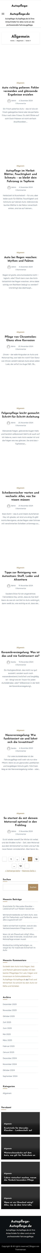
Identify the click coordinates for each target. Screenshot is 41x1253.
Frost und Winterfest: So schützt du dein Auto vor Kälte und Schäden (20, 982)
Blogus (33, 1246)
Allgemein (20, 83)
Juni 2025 (7, 1028)
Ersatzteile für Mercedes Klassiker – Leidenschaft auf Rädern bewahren (18, 1130)
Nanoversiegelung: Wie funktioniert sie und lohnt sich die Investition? (20, 739)
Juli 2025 (7, 1022)
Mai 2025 (7, 1034)
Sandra (13, 662)
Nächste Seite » (29, 871)
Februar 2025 (9, 1046)
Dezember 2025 (10, 1004)
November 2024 (10, 1064)
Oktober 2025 (9, 1016)
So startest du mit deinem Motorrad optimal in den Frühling (21, 822)
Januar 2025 (8, 1052)
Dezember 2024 (10, 1058)
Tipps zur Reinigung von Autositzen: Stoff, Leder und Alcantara (20, 576)
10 (36, 859)
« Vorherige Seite (12, 871)
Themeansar (20, 1249)
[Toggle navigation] (3, 13)
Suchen (7, 879)
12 (20, 866)
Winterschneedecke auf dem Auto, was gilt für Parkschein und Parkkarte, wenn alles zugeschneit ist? (20, 917)
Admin (13, 101)
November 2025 (10, 1010)
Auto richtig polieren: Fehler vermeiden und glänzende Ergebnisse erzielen (20, 91)
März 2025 (7, 1040)
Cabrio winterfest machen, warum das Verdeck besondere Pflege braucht (20, 1180)
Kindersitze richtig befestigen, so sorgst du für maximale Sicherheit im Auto (19, 947)
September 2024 (10, 1076)
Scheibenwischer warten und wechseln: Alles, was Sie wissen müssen (20, 496)
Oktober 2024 (9, 1070)
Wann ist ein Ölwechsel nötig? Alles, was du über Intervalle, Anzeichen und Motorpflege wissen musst (20, 936)
